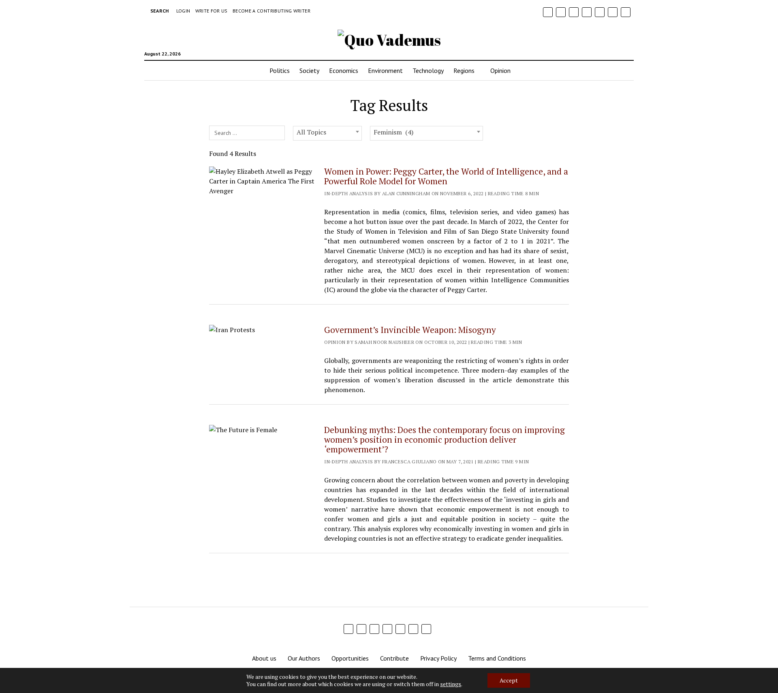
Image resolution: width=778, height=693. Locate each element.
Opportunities (350, 658)
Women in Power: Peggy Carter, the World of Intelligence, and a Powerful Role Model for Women (446, 176)
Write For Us (211, 11)
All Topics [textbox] (311, 132)
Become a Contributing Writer (271, 11)
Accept (509, 680)
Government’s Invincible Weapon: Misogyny (410, 329)
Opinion (500, 70)
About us (264, 658)
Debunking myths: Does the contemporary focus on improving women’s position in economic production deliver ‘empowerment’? (444, 439)
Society (309, 70)
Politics (279, 70)
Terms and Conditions (497, 658)
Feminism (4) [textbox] (393, 132)
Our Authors (304, 658)
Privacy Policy (438, 658)
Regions (463, 70)
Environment (385, 70)
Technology (428, 70)
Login (183, 11)
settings (450, 684)
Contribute (394, 658)
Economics (343, 70)
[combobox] (327, 133)
